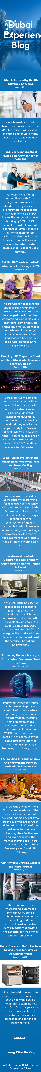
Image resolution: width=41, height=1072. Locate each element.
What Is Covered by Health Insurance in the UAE (20, 81)
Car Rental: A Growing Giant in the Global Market (20, 864)
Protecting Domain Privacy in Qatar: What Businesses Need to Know (20, 659)
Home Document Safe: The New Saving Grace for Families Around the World (20, 949)
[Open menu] (35, 26)
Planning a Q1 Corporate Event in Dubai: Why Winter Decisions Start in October (20, 359)
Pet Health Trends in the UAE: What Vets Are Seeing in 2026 (21, 264)
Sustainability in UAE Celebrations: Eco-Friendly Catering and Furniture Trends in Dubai (20, 561)
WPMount (26, 1068)
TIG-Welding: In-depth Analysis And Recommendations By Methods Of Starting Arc (21, 762)
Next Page (20, 1037)
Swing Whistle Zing (10, 26)
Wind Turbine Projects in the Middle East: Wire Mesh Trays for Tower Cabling (20, 461)
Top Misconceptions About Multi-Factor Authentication (20, 153)
